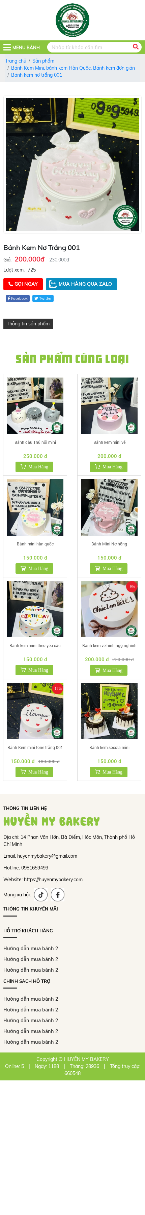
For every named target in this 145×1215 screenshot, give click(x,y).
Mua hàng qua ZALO (85, 284)
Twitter (45, 298)
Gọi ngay (25, 284)
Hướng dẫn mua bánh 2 (30, 948)
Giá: (7, 260)
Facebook (19, 298)
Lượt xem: (14, 270)
